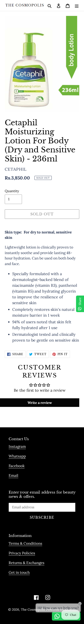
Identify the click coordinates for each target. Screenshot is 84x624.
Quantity (12, 191)
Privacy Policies (22, 553)
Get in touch (19, 572)
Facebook (17, 465)
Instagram (17, 446)
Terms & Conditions (25, 543)
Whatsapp (17, 456)
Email (13, 475)
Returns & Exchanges (26, 562)
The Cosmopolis (33, 609)
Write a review (40, 402)
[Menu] (76, 5)
